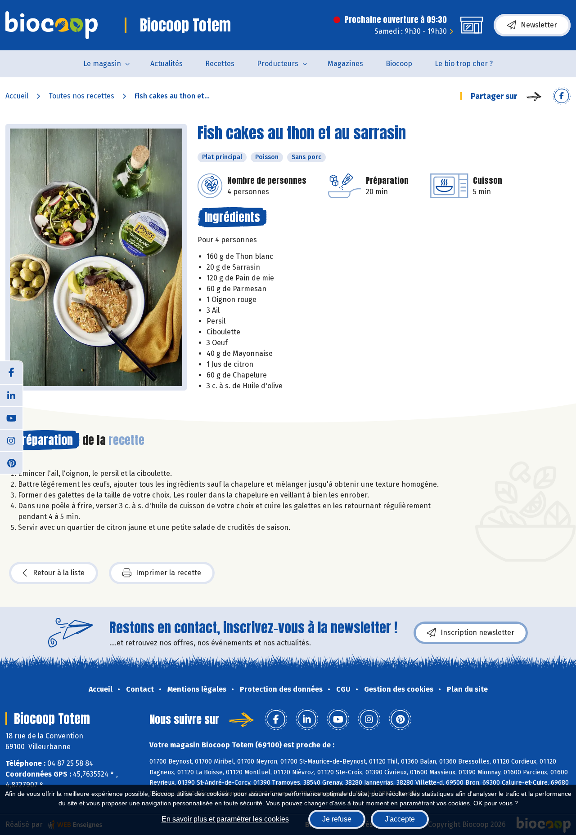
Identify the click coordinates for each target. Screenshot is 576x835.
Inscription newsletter (477, 632)
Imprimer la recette (168, 573)
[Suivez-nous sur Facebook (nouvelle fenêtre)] (11, 372)
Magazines (345, 63)
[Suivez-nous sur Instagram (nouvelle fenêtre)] (11, 440)
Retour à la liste (59, 573)
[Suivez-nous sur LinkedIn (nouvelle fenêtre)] (11, 395)
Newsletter (539, 25)
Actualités (166, 63)
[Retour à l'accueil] (51, 25)
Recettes (219, 63)
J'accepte (400, 819)
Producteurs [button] (277, 63)
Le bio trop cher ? (464, 63)
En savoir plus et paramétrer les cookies (225, 819)
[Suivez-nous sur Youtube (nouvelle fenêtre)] (11, 417)
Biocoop (399, 63)
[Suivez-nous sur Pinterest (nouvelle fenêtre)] (11, 462)
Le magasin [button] (102, 63)
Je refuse (336, 819)
